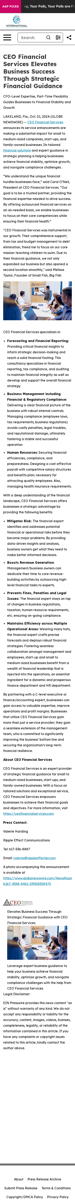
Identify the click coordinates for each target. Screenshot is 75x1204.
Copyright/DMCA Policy (24, 1197)
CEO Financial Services (45, 122)
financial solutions (17, 150)
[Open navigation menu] (7, 37)
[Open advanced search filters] (58, 37)
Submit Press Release (20, 1188)
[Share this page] (69, 37)
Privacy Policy (58, 1197)
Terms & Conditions (56, 1188)
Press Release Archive (44, 1179)
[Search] (48, 37)
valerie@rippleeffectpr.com (34, 858)
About (18, 1179)
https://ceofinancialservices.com (28, 814)
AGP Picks (10, 6)
